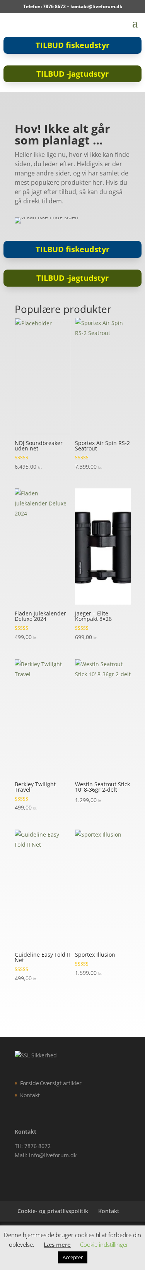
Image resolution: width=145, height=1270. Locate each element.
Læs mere (57, 1244)
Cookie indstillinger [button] (104, 1244)
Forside (29, 1083)
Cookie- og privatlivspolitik (52, 1211)
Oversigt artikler (61, 1083)
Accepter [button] (73, 1257)
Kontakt (30, 1095)
